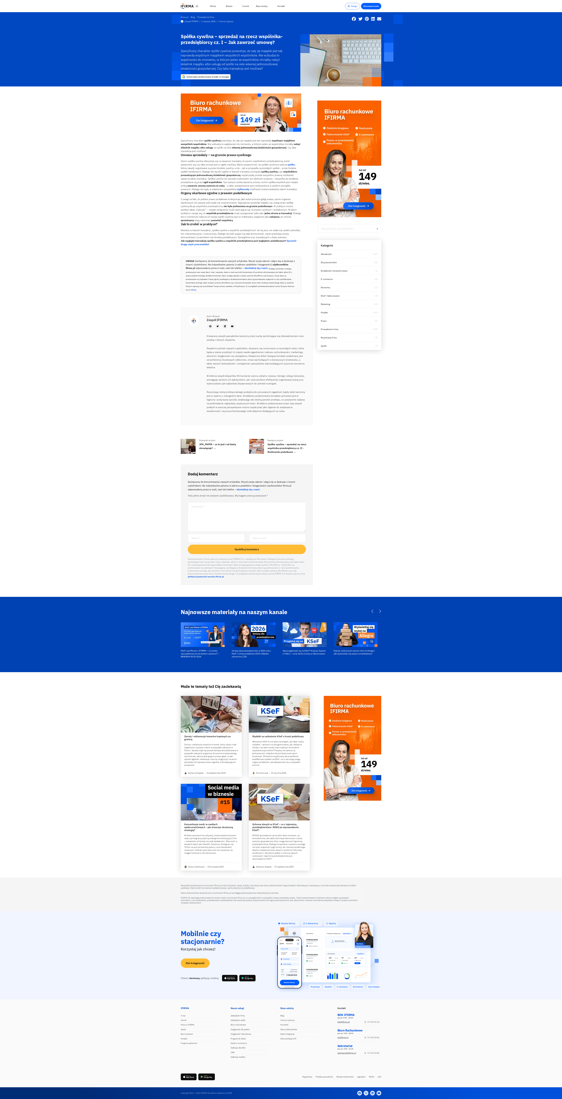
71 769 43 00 (373, 1053)
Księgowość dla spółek (240, 1029)
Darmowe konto (371, 6)
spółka (291, 164)
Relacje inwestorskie (345, 1077)
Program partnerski (189, 1043)
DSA (379, 1077)
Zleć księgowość (195, 963)
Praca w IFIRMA (187, 1025)
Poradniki (284, 1025)
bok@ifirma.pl (343, 1022)
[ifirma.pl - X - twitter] (366, 1093)
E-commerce (327, 279)
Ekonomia (325, 287)
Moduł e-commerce (239, 1043)
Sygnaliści (361, 1077)
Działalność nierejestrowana (334, 270)
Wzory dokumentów (288, 1029)
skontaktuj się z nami (256, 268)
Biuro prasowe (187, 1034)
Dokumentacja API (288, 1038)
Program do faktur (238, 1038)
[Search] (377, 228)
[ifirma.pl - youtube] (379, 1093)
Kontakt (184, 1038)
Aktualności (326, 254)
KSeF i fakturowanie (330, 296)
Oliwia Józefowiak (196, 866)
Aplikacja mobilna (238, 1057)
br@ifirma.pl (342, 1037)
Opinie (183, 1029)
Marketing (325, 304)
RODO (371, 1077)
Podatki (324, 312)
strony (193, 290)
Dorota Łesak (262, 773)
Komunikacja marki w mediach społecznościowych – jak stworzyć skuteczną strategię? (208, 827)
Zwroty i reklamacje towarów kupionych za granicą (207, 738)
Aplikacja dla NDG (238, 1048)
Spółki (324, 346)
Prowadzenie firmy (329, 329)
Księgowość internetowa (241, 1034)
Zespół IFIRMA (191, 21)
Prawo (324, 321)
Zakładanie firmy (238, 1015)
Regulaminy (307, 1077)
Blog (282, 1015)
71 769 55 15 (373, 1022)
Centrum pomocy (287, 1020)
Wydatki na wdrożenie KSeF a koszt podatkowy (278, 736)
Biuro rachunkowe (238, 1025)
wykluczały (243, 189)
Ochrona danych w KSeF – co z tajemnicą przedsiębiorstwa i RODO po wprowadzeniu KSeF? (275, 827)
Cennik (184, 1020)
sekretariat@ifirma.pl (346, 1053)
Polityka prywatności (324, 1077)
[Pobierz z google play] (247, 978)
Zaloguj (354, 6)
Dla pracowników (329, 262)
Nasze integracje (287, 1034)
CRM (232, 1052)
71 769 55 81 (373, 1037)
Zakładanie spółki (238, 1020)
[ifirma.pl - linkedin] (372, 1093)
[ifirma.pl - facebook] (359, 1093)
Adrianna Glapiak (196, 773)
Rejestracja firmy (329, 337)
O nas (183, 1015)
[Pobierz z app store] (230, 978)
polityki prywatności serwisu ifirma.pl (206, 576)
